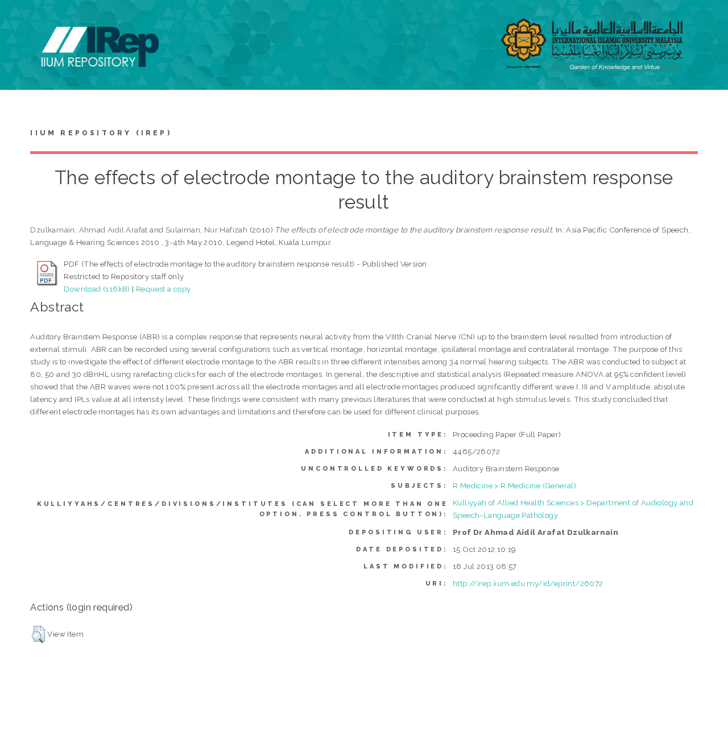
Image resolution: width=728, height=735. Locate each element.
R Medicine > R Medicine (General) (514, 485)
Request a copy (163, 288)
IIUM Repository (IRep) (100, 133)
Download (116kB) (97, 288)
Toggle (20, 21)
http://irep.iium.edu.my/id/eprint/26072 (528, 583)
